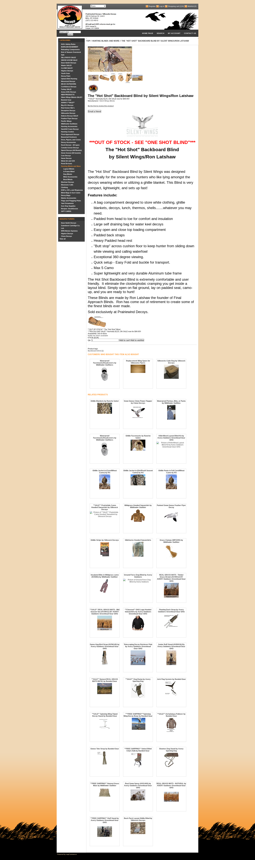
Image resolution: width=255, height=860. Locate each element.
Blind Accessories (70, 177)
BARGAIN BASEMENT (69, 47)
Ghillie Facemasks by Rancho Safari (138, 437)
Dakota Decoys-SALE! (69, 116)
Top (88, 41)
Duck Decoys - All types (70, 145)
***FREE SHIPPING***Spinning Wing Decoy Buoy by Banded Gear (138, 715)
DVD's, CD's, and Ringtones (72, 190)
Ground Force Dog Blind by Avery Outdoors (138, 576)
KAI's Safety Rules (68, 44)
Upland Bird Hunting (69, 79)
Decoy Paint (65, 76)
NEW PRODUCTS (67, 94)
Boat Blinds (67, 179)
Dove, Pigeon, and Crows (71, 140)
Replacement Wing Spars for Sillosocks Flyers (138, 362)
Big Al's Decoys (67, 105)
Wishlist (191, 6)
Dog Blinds (67, 174)
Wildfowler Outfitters (69, 124)
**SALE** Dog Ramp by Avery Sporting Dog (138, 680)
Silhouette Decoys (68, 113)
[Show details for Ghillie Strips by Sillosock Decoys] (104, 556)
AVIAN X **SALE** (68, 102)
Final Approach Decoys (70, 134)
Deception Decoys (68, 110)
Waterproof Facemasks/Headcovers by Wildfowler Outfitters (104, 363)
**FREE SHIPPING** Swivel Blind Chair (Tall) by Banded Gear (138, 750)
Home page (147, 33)
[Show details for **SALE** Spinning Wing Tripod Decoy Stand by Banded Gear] (104, 728)
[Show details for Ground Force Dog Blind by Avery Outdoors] (138, 582)
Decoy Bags (65, 195)
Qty (89, 340)
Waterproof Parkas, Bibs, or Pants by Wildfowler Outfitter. (171, 402)
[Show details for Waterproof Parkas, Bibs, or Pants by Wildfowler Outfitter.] (171, 419)
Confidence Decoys (68, 87)
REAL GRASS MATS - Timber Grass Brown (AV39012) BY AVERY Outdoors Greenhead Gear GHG (171, 578)
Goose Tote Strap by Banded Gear (104, 749)
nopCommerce (71, 854)
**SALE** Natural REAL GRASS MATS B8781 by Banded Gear (104, 680)
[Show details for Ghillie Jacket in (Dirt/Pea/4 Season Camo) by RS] (138, 485)
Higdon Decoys (67, 71)
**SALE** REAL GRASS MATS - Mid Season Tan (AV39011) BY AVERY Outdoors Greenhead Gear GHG (104, 612)
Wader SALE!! (66, 65)
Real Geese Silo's (68, 108)
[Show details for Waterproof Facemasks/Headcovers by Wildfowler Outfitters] (104, 381)
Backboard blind (94, 351)
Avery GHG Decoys (68, 92)
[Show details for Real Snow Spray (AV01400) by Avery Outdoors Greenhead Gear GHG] (138, 800)
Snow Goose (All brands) (71, 153)
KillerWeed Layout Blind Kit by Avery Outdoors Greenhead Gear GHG (171, 438)
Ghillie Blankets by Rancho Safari (105, 401)
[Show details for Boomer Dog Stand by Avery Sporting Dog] (171, 767)
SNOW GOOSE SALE (69, 60)
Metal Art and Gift (68, 161)
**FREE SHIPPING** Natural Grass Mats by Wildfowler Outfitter (104, 785)
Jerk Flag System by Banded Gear (171, 679)
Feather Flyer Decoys (69, 118)
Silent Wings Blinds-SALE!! (71, 97)
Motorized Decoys (68, 81)
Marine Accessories (68, 198)
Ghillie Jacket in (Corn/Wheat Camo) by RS (105, 472)
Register (152, 6)
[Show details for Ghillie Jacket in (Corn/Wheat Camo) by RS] (104, 489)
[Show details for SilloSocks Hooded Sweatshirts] (138, 556)
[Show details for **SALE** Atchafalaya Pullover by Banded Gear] (171, 732)
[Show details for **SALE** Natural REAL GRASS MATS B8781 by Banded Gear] (104, 693)
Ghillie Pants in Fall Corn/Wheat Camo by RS (171, 472)
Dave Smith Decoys (68, 63)
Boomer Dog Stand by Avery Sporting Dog (171, 750)
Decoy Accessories (68, 142)
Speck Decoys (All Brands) (71, 150)
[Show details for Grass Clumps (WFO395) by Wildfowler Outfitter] (171, 558)
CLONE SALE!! (67, 68)
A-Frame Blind (69, 171)
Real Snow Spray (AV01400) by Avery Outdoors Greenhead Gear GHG (138, 786)
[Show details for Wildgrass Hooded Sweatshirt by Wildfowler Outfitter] (138, 522)
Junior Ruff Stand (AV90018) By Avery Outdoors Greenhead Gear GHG (171, 646)
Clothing (64, 187)
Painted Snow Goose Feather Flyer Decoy (171, 506)
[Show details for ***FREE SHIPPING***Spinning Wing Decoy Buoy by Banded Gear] (138, 729)
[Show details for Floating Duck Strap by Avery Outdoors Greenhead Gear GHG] (171, 628)
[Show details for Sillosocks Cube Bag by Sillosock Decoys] (171, 378)
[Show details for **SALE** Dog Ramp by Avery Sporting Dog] (138, 697)
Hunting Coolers (67, 132)
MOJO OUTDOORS (68, 84)
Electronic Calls (67, 185)
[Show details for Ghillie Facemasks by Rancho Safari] (138, 450)
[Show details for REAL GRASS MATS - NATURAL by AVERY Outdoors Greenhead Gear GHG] (171, 804)
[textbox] (70, 32)
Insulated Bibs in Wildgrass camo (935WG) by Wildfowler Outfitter (105, 576)
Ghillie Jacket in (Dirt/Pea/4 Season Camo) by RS (138, 472)
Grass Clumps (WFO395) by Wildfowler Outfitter (171, 541)
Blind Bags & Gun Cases (70, 193)
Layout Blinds (68, 169)
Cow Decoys (66, 155)
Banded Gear (66, 100)
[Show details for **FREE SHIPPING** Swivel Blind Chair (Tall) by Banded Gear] (138, 767)
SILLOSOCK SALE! (68, 57)
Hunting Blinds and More (71, 166)
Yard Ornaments (67, 203)
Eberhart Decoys (67, 182)
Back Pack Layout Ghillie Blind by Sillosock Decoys (138, 819)
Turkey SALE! (66, 89)
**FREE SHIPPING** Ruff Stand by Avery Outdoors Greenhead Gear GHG (104, 820)
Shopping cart (173, 6)
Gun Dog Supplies (68, 206)
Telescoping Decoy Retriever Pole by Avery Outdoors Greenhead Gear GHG (138, 646)
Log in (161, 6)
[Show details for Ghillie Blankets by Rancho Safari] (104, 413)
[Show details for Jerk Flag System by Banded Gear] (171, 695)
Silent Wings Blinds (107, 101)
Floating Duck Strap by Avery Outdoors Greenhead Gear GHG (171, 611)
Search (160, 33)
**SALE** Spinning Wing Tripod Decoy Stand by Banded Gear (104, 715)
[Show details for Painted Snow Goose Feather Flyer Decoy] (171, 523)
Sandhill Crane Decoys (70, 129)
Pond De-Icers (66, 163)
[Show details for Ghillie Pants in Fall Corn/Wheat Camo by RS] (171, 489)
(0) (195, 6)
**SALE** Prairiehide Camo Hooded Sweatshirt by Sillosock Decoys (104, 507)
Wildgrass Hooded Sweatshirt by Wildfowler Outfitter (138, 506)
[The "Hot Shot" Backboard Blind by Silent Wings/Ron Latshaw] (93, 80)
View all (63, 239)
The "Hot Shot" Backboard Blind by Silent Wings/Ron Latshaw (155, 41)
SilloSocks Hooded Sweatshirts (138, 540)
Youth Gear (65, 73)
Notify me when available (98, 336)
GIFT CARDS (66, 211)
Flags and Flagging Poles (71, 201)
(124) (182, 6)
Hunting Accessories (69, 126)
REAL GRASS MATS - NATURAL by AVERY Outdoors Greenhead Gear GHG (171, 786)
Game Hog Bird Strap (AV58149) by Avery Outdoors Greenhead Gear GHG (104, 646)
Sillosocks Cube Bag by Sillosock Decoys (171, 362)
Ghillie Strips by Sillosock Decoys (105, 540)
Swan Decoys (66, 158)
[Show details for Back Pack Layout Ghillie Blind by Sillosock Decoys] (138, 833)
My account (174, 33)
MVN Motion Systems (69, 231)
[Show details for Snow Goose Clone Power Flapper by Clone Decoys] (138, 419)
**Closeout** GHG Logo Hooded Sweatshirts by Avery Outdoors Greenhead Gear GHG (138, 612)
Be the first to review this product (101, 106)
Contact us (190, 33)
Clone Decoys (66, 236)
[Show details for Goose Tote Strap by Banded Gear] (104, 765)
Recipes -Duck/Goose (69, 209)
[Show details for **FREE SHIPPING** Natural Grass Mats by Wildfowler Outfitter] (104, 796)
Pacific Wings (66, 121)
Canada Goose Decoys (70, 148)
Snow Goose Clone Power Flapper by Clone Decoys (138, 402)
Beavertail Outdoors (69, 137)
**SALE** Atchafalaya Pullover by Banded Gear (171, 715)
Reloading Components (70, 49)
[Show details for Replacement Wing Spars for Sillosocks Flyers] (138, 372)
